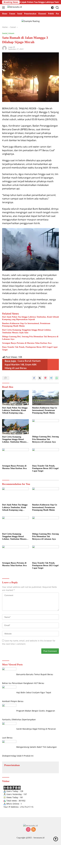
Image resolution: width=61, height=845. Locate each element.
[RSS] (33, 829)
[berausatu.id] (14, 7)
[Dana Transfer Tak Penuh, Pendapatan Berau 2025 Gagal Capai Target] (45, 455)
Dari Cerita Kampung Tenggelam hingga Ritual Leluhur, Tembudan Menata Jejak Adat (26, 331)
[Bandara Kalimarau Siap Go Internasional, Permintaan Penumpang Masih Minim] (45, 397)
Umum (11, 33)
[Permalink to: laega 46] (4, 47)
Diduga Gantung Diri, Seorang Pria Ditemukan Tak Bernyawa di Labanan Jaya (30, 338)
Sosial (4, 33)
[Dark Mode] (52, 7)
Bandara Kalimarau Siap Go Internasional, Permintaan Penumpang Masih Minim (26, 324)
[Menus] (4, 7)
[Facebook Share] (34, 378)
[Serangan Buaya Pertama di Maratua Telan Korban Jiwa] (15, 455)
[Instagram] (28, 829)
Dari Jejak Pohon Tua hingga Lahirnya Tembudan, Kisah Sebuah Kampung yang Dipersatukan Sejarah (30, 318)
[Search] (57, 7)
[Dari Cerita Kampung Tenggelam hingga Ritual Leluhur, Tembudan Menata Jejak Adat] (15, 426)
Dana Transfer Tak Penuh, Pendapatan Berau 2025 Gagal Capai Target (29, 348)
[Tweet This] (40, 378)
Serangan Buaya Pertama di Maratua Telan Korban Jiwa (26, 343)
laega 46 (11, 47)
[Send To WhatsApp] (57, 378)
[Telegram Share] (51, 378)
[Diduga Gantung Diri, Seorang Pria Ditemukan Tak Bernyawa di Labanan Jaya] (45, 426)
